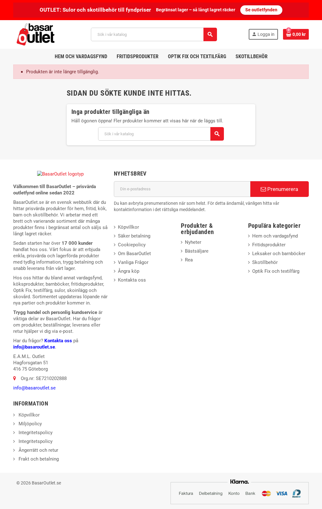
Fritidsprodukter (269, 245)
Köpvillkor (128, 227)
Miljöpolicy (29, 424)
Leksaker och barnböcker (278, 253)
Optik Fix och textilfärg (275, 271)
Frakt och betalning (38, 459)
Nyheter (193, 242)
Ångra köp (128, 271)
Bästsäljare (196, 251)
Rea (189, 260)
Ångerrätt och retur (37, 450)
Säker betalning (134, 236)
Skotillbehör (265, 262)
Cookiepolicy (132, 245)
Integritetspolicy (35, 432)
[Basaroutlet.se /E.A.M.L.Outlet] (36, 34)
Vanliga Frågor (133, 262)
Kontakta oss (58, 341)
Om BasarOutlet (134, 253)
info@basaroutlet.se (34, 347)
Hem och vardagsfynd (275, 236)
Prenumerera (282, 189)
